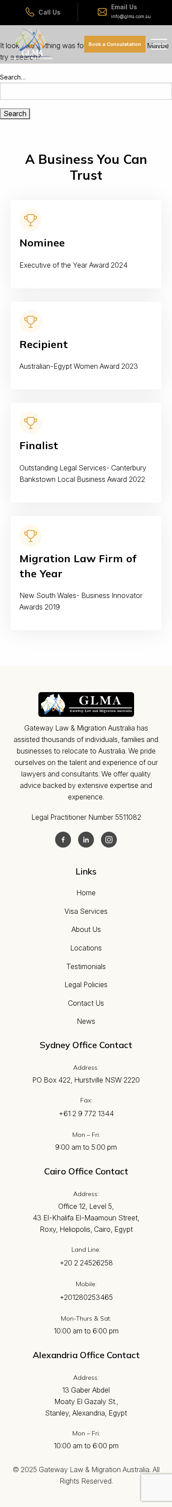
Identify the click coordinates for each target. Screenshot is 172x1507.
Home (86, 892)
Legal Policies (86, 984)
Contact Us (86, 1003)
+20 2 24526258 (86, 1262)
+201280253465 (86, 1297)
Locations (86, 947)
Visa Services (86, 911)
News (86, 1021)
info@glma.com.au (131, 16)
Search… (13, 77)
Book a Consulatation (115, 44)
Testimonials (86, 966)
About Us (86, 929)
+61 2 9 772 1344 (86, 1113)
